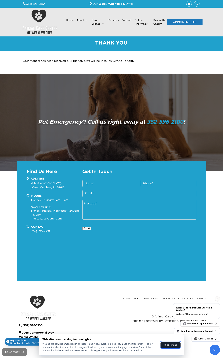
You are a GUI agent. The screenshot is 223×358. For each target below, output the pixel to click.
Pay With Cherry (159, 22)
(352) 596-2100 (35, 3)
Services (113, 20)
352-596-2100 (165, 121)
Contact (127, 20)
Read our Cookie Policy (130, 350)
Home (70, 20)
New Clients (96, 22)
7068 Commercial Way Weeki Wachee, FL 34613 (47, 185)
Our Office (112, 3)
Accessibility (154, 321)
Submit (87, 228)
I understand (170, 345)
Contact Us (16, 352)
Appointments (184, 22)
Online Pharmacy (141, 22)
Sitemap (138, 321)
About (80, 20)
